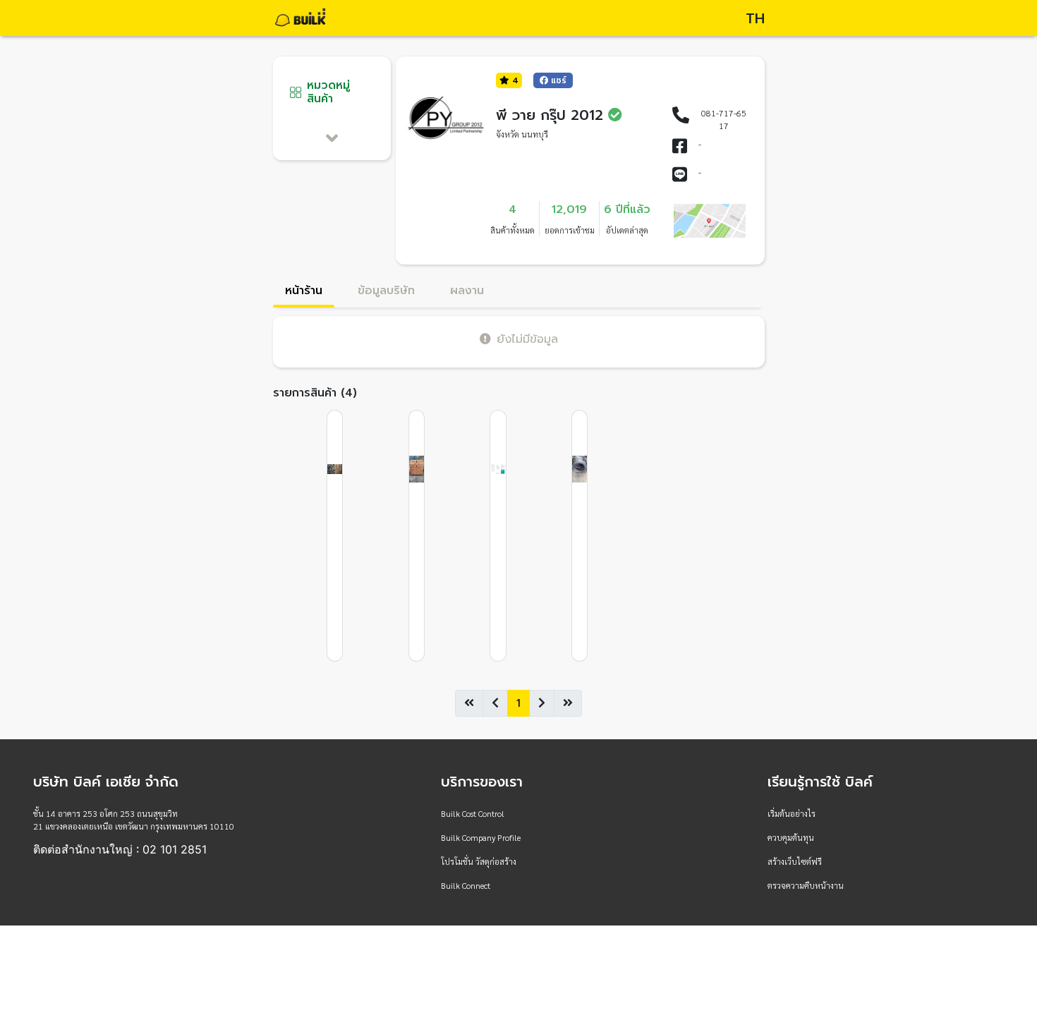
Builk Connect (465, 885)
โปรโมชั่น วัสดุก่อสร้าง (478, 861)
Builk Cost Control (472, 813)
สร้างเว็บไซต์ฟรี (795, 861)
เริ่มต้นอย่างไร (791, 813)
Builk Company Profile (481, 837)
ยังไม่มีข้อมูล (527, 339)
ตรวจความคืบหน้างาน (806, 885)
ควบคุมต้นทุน (791, 837)
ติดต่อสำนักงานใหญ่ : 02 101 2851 (120, 849)
